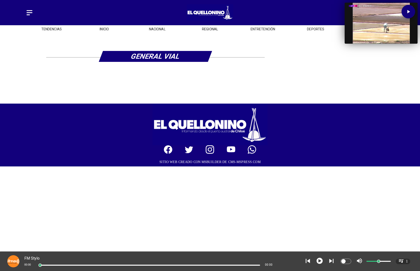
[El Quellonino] (29, 15)
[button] (408, 11)
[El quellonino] (210, 19)
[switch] (346, 261)
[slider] (40, 265)
